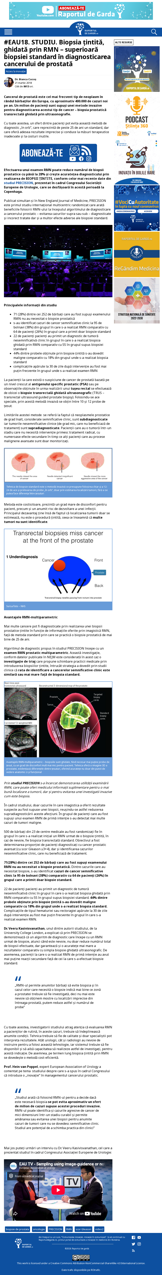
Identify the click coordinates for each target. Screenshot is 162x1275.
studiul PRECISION (18, 183)
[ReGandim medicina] (137, 276)
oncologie (39, 1229)
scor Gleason (83, 1229)
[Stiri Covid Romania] (137, 90)
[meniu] (8, 32)
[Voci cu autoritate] (137, 229)
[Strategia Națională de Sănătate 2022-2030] (137, 322)
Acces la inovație (16, 71)
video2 (99, 1229)
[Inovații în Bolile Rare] (137, 183)
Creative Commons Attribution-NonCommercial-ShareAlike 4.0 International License (97, 1263)
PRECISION (55, 1229)
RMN (69, 1229)
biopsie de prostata (17, 1229)
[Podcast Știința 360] (137, 137)
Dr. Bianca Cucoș (25, 79)
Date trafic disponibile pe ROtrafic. (81, 1270)
